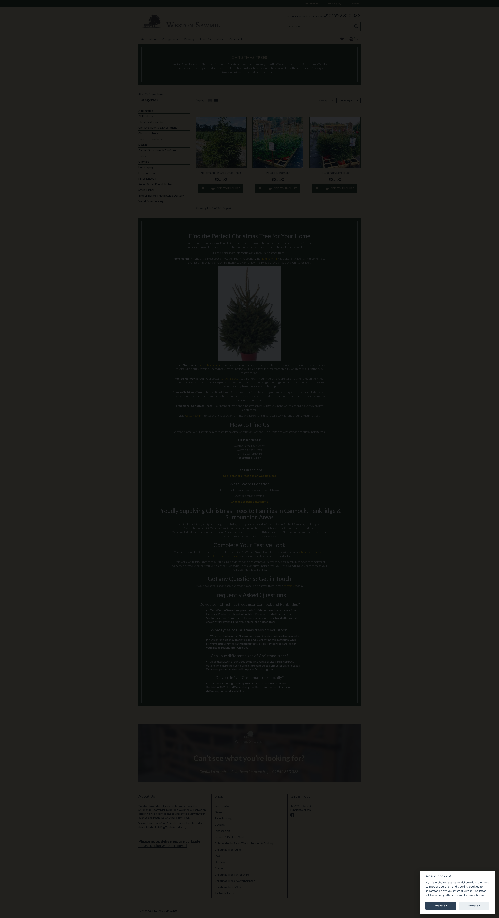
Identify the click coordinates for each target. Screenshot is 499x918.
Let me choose (474, 895)
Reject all (474, 905)
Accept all (440, 905)
